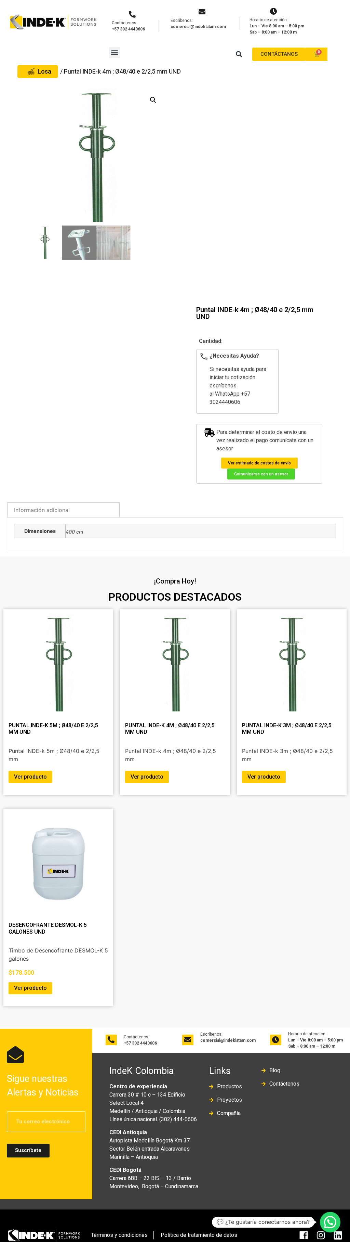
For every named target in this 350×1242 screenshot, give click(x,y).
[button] (114, 52)
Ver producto (30, 776)
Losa (44, 71)
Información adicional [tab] (42, 510)
